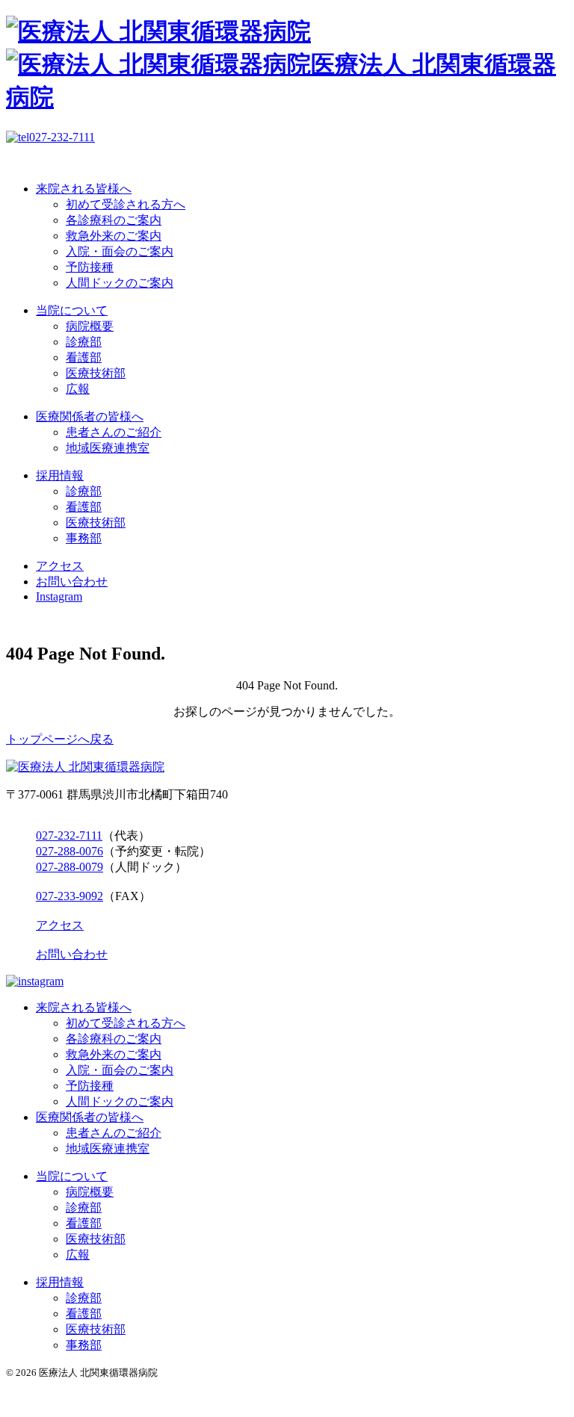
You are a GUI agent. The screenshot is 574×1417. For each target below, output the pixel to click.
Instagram (59, 596)
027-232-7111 (69, 835)
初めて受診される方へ (125, 204)
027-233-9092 (69, 896)
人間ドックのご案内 (119, 282)
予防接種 (90, 267)
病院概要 (90, 326)
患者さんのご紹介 (113, 432)
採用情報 (60, 475)
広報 (78, 388)
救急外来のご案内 (113, 235)
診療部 (84, 341)
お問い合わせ (72, 581)
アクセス (60, 565)
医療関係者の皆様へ (90, 416)
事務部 (84, 538)
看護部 (84, 357)
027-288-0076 (69, 851)
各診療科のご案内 (113, 220)
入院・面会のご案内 (119, 251)
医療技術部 (96, 373)
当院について (72, 310)
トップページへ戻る (60, 739)
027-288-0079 (69, 867)
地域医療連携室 (107, 447)
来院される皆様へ (84, 188)
